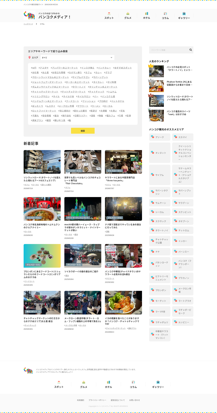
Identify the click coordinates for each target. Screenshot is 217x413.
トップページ (28, 24)
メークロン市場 (71, 325)
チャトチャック (30, 325)
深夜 (107, 231)
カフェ (27, 184)
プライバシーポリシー (97, 400)
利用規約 (80, 400)
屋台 (76, 234)
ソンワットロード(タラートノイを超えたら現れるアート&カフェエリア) (180, 98)
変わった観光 (46, 184)
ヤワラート (110, 278)
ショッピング (113, 311)
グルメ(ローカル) (33, 170)
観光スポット (113, 264)
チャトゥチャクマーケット (116, 328)
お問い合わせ (134, 400)
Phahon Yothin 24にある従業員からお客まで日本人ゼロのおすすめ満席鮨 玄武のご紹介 (180, 83)
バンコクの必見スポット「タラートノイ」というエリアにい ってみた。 (179, 68)
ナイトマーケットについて (78, 217)
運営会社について (118, 400)
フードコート (30, 281)
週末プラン (132, 328)
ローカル (35, 184)
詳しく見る (42, 166)
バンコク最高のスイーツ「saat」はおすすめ (178, 113)
